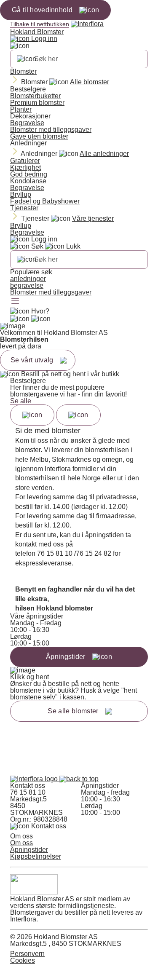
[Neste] (78, 415)
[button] (79, 778)
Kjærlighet (25, 167)
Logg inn (43, 38)
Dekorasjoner (30, 116)
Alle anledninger (104, 153)
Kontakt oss (47, 826)
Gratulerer (25, 160)
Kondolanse (28, 181)
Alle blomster (89, 82)
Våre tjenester (93, 218)
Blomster (23, 71)
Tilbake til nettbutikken (39, 24)
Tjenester (24, 208)
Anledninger (28, 143)
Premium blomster (37, 102)
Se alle (20, 400)
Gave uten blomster (39, 136)
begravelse (26, 285)
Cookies (22, 960)
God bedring (28, 174)
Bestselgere (28, 89)
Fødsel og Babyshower (45, 201)
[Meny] (15, 302)
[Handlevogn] (19, 319)
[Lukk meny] (19, 46)
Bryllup (20, 194)
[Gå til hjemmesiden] (34, 778)
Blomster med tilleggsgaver (50, 129)
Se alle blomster (73, 711)
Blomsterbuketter (35, 95)
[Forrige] (32, 415)
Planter (21, 109)
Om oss (21, 842)
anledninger (28, 278)
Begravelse (27, 122)
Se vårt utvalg (32, 360)
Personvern (27, 953)
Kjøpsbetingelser (35, 856)
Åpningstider (29, 849)
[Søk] (26, 59)
